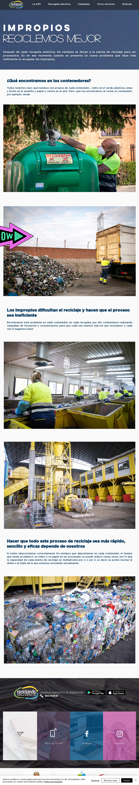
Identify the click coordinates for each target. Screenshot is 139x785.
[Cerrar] (135, 780)
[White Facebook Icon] (87, 734)
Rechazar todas (110, 780)
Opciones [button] (95, 780)
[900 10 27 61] (42, 696)
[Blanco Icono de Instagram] (120, 734)
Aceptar (127, 780)
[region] (69, 251)
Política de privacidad (53, 781)
